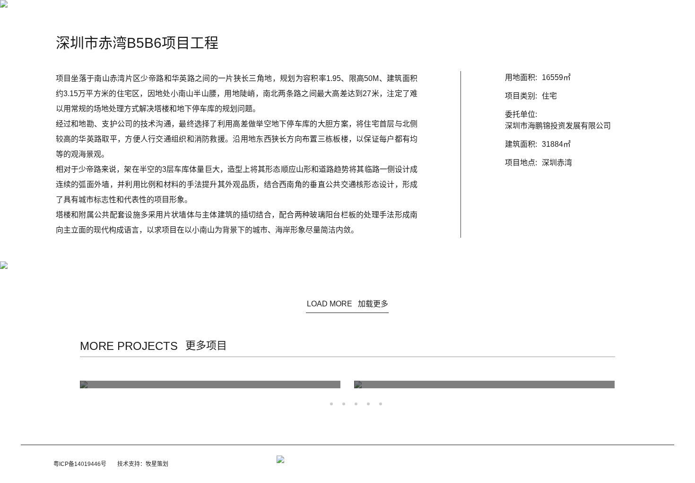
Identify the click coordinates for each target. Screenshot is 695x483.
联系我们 (454, 15)
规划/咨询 (354, 15)
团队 (386, 15)
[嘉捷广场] (217, 384)
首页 (234, 15)
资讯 (260, 15)
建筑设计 (316, 15)
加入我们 (417, 15)
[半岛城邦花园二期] (491, 384)
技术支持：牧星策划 (142, 464)
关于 (285, 15)
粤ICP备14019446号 (79, 464)
